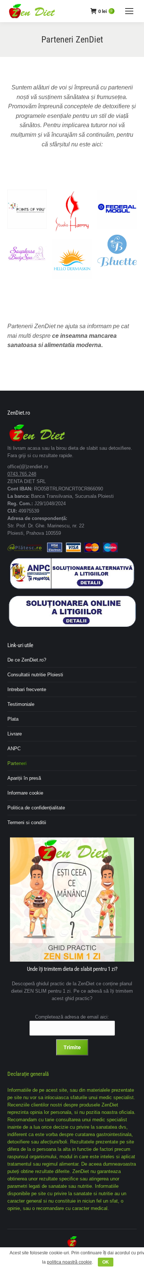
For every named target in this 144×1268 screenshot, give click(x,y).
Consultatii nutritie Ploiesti (35, 674)
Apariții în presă (24, 778)
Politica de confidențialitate (36, 807)
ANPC (14, 748)
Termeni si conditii (26, 822)
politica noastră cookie (69, 1262)
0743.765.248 (21, 474)
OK (105, 1262)
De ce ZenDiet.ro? (26, 660)
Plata (12, 719)
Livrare (14, 734)
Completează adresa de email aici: (72, 1017)
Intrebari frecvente (26, 689)
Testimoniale (20, 704)
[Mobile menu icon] (129, 11)
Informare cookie (25, 793)
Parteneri (17, 763)
